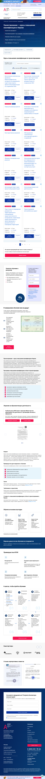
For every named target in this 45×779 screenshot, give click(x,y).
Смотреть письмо (12, 668)
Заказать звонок (34, 745)
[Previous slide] (5, 434)
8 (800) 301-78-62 (37, 12)
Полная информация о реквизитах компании (8, 762)
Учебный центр (6, 21)
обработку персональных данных (26, 715)
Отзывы (13, 3)
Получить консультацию (33, 286)
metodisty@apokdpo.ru (8, 738)
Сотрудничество (30, 734)
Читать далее (7, 683)
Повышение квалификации (22, 17)
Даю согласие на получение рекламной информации (32, 296)
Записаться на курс (22, 638)
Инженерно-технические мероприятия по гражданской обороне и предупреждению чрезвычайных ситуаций (31, 110)
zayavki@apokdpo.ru (7, 735)
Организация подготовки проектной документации (12, 188)
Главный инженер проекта (12, 106)
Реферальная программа (32, 741)
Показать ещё (22, 241)
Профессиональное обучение (36, 17)
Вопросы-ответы (31, 732)
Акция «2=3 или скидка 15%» (34, 520)
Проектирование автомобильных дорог (30, 210)
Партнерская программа (32, 739)
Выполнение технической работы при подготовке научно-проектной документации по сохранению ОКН (31, 79)
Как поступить (7, 52)
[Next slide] (40, 434)
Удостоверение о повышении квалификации (25, 33)
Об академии (6, 3)
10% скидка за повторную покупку (9, 520)
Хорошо (37, 777)
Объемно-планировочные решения (12, 159)
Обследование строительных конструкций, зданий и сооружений (30, 135)
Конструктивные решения (12, 133)
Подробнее (18, 97)
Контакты (29, 736)
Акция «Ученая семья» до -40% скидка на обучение (22, 520)
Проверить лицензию (12, 420)
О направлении (29, 49)
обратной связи (9, 602)
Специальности (7, 49)
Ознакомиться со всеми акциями (11, 533)
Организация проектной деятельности (31, 188)
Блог (10, 3)
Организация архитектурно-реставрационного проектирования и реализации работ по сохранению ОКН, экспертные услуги (32, 163)
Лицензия (13, 73)
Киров (6, 14)
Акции (17, 3)
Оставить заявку (27, 420)
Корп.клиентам (22, 3)
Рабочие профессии (8, 754)
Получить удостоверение (9, 98)
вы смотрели (17, 68)
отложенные (24, 68)
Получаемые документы (18, 49)
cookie (17, 777)
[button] (37, 647)
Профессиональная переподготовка (7, 18)
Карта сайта (29, 738)
